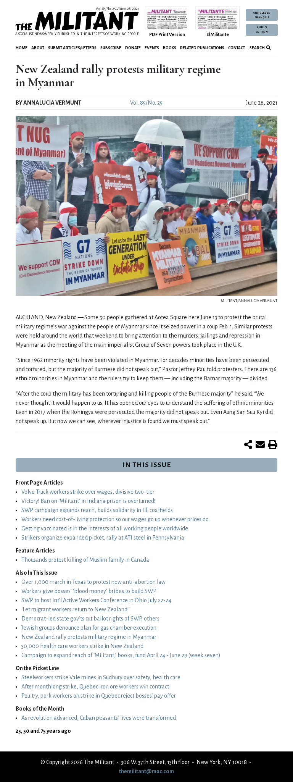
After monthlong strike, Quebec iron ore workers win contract (95, 686)
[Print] (272, 445)
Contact (236, 48)
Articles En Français (261, 15)
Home (21, 48)
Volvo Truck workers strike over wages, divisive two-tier (88, 492)
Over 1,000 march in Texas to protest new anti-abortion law (93, 582)
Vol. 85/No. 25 (146, 103)
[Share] (248, 445)
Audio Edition (262, 30)
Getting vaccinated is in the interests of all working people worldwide (104, 528)
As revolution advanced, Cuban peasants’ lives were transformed (98, 718)
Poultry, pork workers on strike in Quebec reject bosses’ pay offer (98, 696)
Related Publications (202, 48)
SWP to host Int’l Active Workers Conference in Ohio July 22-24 (96, 600)
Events (152, 48)
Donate (133, 48)
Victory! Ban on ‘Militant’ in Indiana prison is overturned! (88, 501)
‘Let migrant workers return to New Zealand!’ (75, 609)
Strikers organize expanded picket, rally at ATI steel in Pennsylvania (102, 538)
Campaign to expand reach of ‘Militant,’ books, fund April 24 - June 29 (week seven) (121, 655)
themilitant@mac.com (146, 771)
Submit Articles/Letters (72, 48)
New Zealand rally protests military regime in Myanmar (88, 637)
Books (169, 48)
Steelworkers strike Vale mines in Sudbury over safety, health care (100, 677)
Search (257, 48)
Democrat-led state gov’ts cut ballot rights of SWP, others (90, 619)
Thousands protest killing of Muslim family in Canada (85, 560)
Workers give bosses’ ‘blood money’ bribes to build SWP (88, 591)
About (37, 48)
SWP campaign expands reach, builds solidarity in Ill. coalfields (97, 510)
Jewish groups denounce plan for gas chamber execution (88, 628)
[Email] (260, 445)
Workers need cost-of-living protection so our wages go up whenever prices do (115, 519)
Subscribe (110, 48)
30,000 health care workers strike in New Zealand (82, 646)
